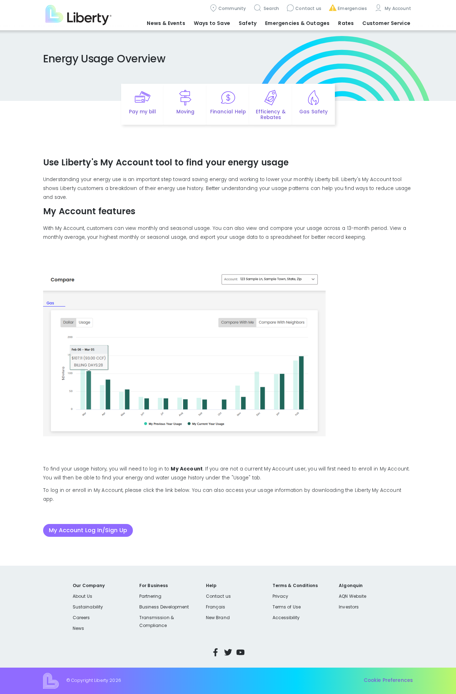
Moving (185, 111)
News (78, 628)
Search (271, 8)
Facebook (215, 652)
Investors (349, 607)
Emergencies (352, 8)
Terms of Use (287, 607)
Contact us (308, 8)
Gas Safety (313, 111)
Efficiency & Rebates (270, 114)
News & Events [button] (166, 23)
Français (215, 607)
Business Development (164, 607)
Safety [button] (247, 23)
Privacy (280, 596)
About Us (82, 596)
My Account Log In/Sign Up (88, 530)
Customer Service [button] (386, 23)
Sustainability (88, 607)
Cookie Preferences (388, 680)
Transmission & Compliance (156, 621)
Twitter (228, 652)
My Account (397, 8)
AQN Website (352, 596)
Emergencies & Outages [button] (297, 23)
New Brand (218, 618)
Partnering (150, 596)
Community (232, 8)
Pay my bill (142, 111)
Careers (81, 618)
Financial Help (227, 111)
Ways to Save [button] (212, 23)
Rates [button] (346, 23)
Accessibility (286, 618)
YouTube (240, 652)
